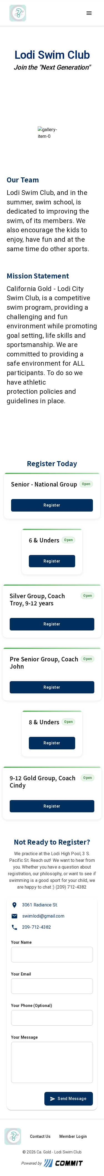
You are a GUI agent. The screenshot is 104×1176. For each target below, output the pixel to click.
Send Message (72, 1098)
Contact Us (40, 1136)
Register (52, 505)
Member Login (73, 1136)
